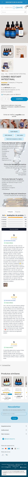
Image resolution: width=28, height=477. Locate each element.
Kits (6, 74)
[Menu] (2, 7)
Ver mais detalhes (8, 92)
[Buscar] (25, 12)
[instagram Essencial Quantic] (14, 439)
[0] (26, 7)
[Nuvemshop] (6, 467)
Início (2, 74)
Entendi (4, 474)
